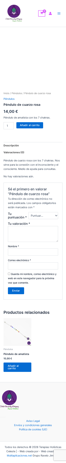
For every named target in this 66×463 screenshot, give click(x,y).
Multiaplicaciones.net (20, 455)
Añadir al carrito (30, 125)
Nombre (13, 246)
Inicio (6, 93)
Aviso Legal (33, 421)
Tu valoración (19, 223)
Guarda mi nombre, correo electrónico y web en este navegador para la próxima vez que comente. (32, 278)
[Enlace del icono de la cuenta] (50, 13)
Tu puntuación (17, 215)
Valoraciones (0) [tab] (14, 152)
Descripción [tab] (11, 145)
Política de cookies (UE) (33, 429)
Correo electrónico (19, 260)
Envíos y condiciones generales (33, 425)
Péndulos (17, 93)
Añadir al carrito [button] (13, 367)
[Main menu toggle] (58, 13)
